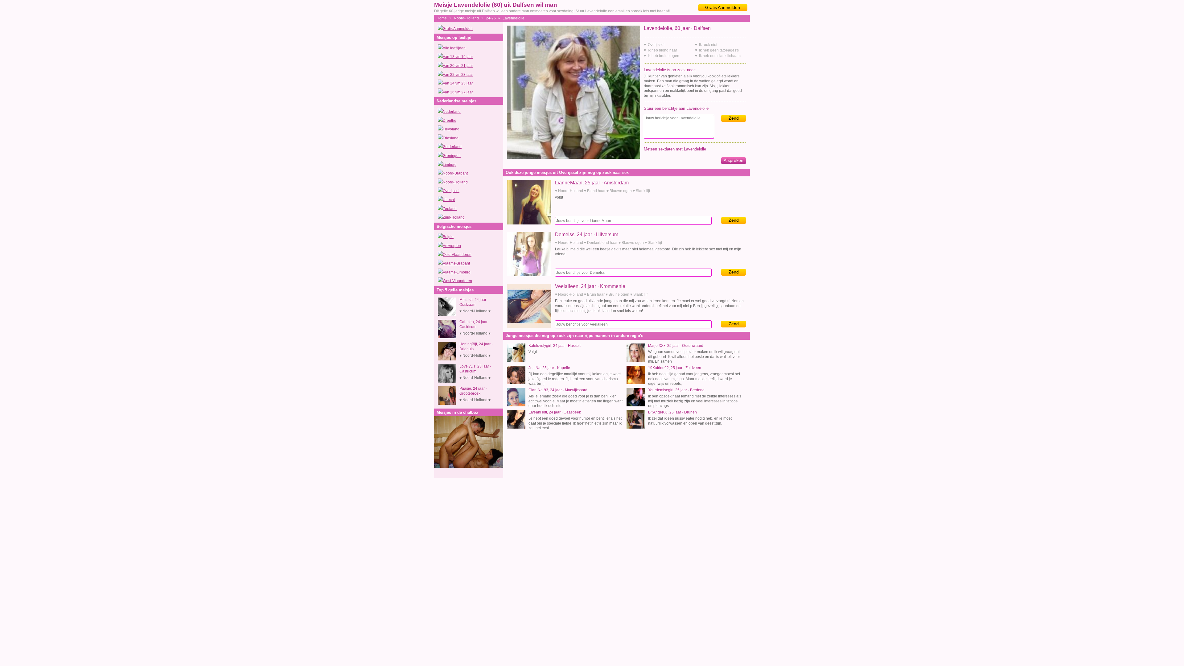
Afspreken (733, 160)
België (448, 237)
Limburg (450, 164)
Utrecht (449, 200)
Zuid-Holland (454, 217)
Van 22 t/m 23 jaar (458, 74)
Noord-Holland (466, 18)
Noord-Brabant (455, 173)
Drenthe (449, 120)
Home (442, 18)
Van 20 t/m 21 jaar (458, 66)
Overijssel (451, 191)
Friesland (450, 138)
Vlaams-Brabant (456, 263)
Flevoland (451, 129)
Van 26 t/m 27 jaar (458, 92)
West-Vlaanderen (457, 281)
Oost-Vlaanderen (457, 255)
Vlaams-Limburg (457, 272)
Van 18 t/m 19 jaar (458, 57)
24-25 (491, 18)
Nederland (452, 111)
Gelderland (452, 147)
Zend (734, 118)
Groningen (452, 156)
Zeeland (450, 209)
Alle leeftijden (454, 48)
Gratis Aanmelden (722, 7)
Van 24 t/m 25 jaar (458, 83)
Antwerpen (452, 246)
